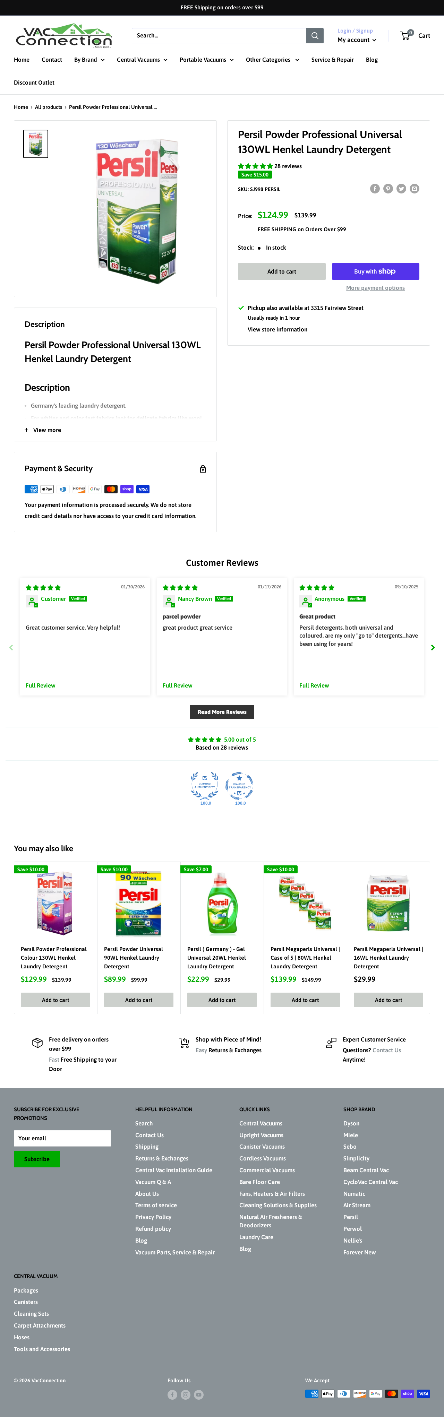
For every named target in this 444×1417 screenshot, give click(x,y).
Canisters (26, 1301)
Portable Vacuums (203, 59)
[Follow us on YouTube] (199, 1395)
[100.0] (205, 786)
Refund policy (153, 1228)
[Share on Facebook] (375, 188)
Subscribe (37, 1159)
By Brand (85, 59)
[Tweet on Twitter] (401, 188)
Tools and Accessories (42, 1349)
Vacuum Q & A (153, 1181)
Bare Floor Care (259, 1181)
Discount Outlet (34, 82)
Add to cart (281, 271)
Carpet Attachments (40, 1325)
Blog (372, 59)
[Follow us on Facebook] (172, 1395)
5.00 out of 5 (240, 739)
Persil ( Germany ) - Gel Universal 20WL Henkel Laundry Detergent (216, 957)
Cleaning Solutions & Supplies (278, 1205)
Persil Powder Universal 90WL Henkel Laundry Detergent (133, 957)
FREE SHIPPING (278, 229)
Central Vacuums (138, 59)
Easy (201, 1050)
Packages (26, 1290)
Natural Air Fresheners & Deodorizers (270, 1221)
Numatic (354, 1193)
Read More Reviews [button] (222, 712)
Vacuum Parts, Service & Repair (175, 1252)
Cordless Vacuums (262, 1158)
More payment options (375, 287)
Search (144, 1123)
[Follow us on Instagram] (185, 1395)
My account (354, 39)
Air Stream (356, 1205)
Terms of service (156, 1205)
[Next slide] (432, 647)
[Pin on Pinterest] (388, 188)
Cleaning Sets (31, 1313)
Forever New (359, 1252)
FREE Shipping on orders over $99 (222, 7)
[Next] (430, 938)
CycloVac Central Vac (370, 1181)
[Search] (315, 35)
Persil (350, 1216)
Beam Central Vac (366, 1170)
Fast (54, 1059)
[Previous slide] (11, 647)
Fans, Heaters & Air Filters (272, 1193)
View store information (277, 329)
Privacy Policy (153, 1216)
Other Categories (269, 59)
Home (21, 59)
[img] (43, 587)
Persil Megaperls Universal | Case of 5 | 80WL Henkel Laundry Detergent (305, 957)
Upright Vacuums (261, 1135)
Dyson (351, 1123)
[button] (256, 165)
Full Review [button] (41, 685)
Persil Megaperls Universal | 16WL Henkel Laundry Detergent (388, 957)
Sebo (350, 1146)
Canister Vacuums (262, 1146)
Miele (350, 1135)
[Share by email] (414, 188)
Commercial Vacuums (267, 1170)
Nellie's (352, 1240)
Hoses (21, 1337)
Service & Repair (332, 59)
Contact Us (387, 1050)
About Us (147, 1193)
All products (48, 107)
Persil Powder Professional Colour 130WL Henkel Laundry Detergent (54, 957)
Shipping (147, 1146)
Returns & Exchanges (161, 1158)
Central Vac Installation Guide (173, 1170)
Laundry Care (256, 1237)
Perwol (352, 1228)
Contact (52, 59)
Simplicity (356, 1158)
